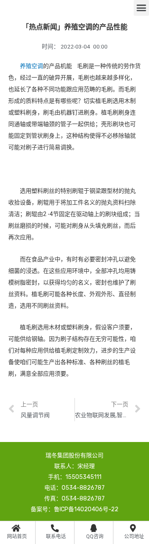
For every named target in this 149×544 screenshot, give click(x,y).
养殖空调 (31, 66)
